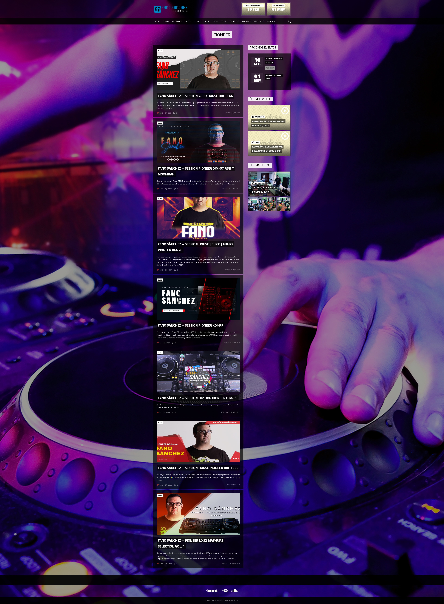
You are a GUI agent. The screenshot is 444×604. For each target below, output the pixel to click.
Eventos (197, 21)
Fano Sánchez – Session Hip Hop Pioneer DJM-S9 (197, 398)
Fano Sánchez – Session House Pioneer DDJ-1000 (198, 467)
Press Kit (258, 21)
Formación (177, 21)
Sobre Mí (235, 21)
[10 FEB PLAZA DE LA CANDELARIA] (253, 15)
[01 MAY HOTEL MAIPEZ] (278, 15)
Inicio (157, 21)
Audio (207, 21)
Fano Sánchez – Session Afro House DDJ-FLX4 (195, 95)
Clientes (246, 21)
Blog (188, 21)
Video (215, 21)
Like (161, 113)
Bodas (166, 21)
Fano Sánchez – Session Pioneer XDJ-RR (190, 325)
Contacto (271, 21)
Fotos (225, 21)
